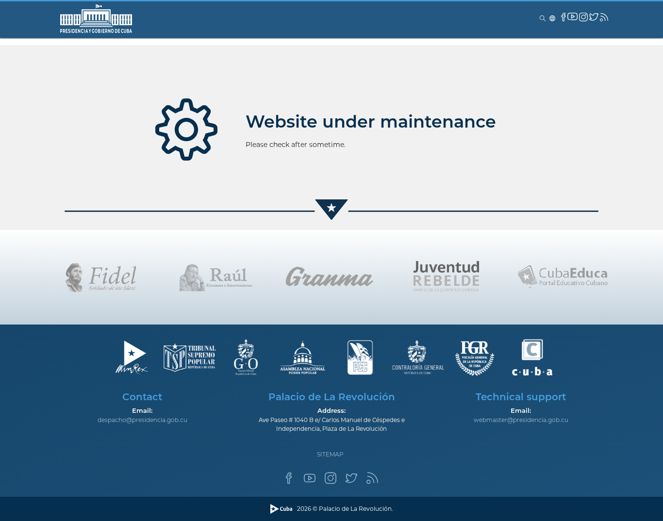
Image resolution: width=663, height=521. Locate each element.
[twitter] (593, 16)
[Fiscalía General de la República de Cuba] (475, 358)
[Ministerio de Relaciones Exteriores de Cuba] (131, 358)
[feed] (604, 17)
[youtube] (572, 16)
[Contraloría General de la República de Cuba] (418, 358)
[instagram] (583, 17)
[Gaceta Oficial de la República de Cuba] (246, 358)
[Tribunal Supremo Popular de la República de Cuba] (188, 358)
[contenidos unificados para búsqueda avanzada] (532, 358)
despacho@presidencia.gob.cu (142, 419)
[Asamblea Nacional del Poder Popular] (303, 358)
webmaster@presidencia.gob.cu (521, 419)
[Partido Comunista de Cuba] (360, 358)
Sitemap (330, 454)
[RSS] (372, 481)
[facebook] (563, 17)
